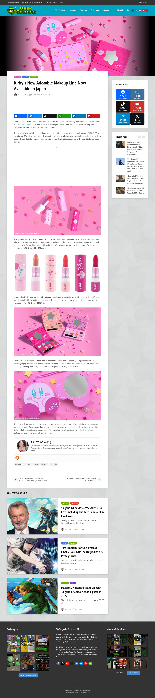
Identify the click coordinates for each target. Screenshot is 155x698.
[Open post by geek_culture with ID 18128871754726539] (28, 643)
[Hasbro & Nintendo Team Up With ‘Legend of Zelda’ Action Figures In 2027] (32, 596)
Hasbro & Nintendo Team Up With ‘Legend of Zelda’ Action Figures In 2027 (81, 592)
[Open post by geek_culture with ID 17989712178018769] (28, 662)
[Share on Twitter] (50, 116)
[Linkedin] (76, 663)
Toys (72, 583)
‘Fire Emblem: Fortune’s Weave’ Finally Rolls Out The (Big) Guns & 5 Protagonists (82, 552)
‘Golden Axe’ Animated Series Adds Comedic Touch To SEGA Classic (135, 190)
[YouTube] (67, 663)
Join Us (87, 692)
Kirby (37, 464)
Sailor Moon (27, 124)
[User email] (17, 458)
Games (25, 77)
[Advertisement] (58, 105)
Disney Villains (93, 121)
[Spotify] (90, 663)
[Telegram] (81, 663)
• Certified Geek (26, 2)
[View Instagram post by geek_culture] (18, 651)
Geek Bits (33, 77)
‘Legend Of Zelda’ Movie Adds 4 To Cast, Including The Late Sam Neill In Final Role (82, 512)
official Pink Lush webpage (42, 433)
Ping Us (120, 10)
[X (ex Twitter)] (72, 663)
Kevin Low (68, 529)
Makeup (44, 464)
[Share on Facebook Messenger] (35, 116)
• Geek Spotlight (37, 2)
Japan (30, 464)
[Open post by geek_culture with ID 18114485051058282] (13, 662)
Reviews (83, 10)
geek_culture (13, 636)
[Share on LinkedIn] (79, 116)
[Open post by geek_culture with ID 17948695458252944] (42, 662)
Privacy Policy (70, 692)
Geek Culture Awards (13, 2)
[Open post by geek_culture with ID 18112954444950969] (13, 643)
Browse (73, 10)
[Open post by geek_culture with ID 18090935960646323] (42, 643)
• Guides (61, 2)
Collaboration (20, 464)
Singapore (95, 10)
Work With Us (79, 692)
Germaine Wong (22, 95)
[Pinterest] (86, 663)
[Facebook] (58, 663)
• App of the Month (50, 2)
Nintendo (53, 464)
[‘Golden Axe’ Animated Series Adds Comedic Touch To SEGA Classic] (120, 190)
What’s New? (60, 10)
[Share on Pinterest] (93, 116)
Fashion (17, 77)
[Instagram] (63, 663)
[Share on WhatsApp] (64, 116)
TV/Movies (74, 503)
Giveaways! (108, 10)
